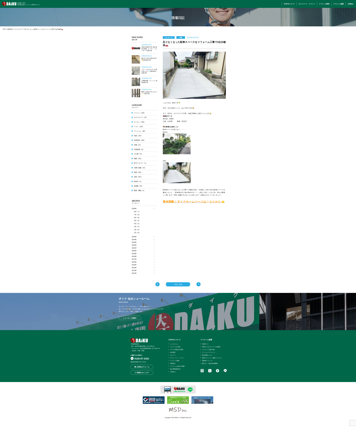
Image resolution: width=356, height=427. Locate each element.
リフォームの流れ (175, 347)
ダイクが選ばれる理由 (176, 349)
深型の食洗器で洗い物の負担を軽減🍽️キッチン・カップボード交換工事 (149, 48)
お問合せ (351, 4)
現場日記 (10, 29)
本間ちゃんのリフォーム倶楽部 (211, 347)
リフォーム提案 (338, 4)
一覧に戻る (178, 284)
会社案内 (172, 352)
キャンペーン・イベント (307, 4)
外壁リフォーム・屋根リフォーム (212, 358)
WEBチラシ (205, 344)
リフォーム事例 (324, 4)
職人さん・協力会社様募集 (210, 363)
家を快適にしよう (207, 355)
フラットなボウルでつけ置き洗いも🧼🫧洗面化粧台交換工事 (149, 71)
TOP (4, 29)
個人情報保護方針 (175, 369)
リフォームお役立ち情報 (177, 366)
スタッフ (172, 355)
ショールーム (174, 344)
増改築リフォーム (207, 360)
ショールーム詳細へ (130, 318)
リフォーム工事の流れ (208, 349)
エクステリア (18, 29)
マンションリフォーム (208, 352)
